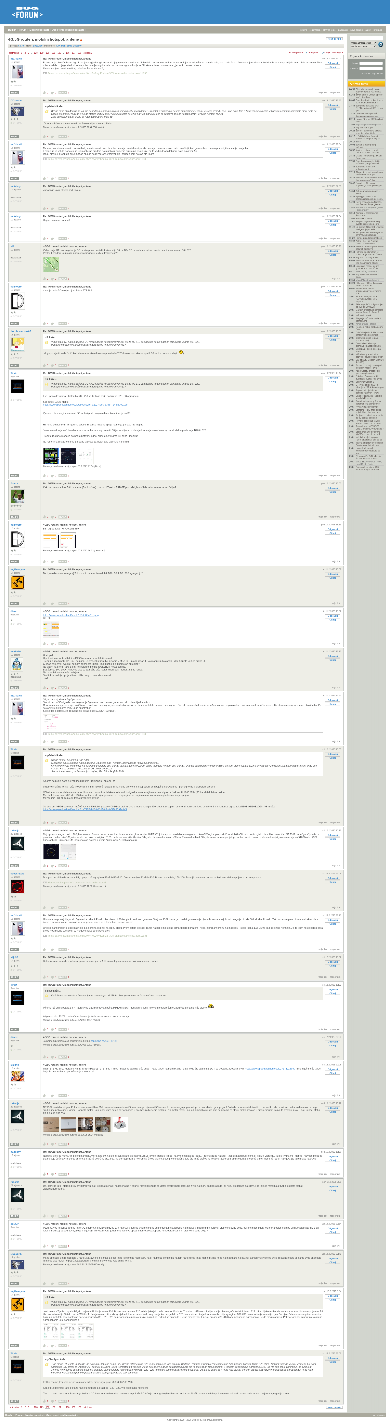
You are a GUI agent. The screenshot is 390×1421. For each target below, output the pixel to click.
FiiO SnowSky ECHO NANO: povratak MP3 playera (366, 299)
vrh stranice (379, 1415)
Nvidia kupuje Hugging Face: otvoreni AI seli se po (369, 438)
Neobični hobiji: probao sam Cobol (369, 328)
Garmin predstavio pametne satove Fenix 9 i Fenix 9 (369, 311)
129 (41, 53)
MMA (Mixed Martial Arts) (368, 280)
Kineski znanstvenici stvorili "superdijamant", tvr (369, 178)
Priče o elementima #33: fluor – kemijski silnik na (367, 468)
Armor (15, 483)
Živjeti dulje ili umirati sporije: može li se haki (369, 95)
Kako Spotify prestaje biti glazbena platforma (368, 372)
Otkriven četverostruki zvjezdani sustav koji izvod (369, 377)
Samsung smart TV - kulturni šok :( (366, 167)
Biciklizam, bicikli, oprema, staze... (368, 350)
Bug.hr (12, 29)
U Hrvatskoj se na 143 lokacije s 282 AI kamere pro (370, 386)
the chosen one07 (21, 331)
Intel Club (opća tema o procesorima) (367, 339)
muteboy (16, 186)
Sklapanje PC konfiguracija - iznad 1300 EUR (369, 284)
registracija (315, 30)
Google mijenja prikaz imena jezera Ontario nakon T (369, 101)
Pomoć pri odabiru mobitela (369, 238)
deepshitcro (18, 873)
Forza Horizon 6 (364, 218)
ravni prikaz (314, 52)
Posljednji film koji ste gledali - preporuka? (369, 208)
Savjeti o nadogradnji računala (366, 145)
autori (368, 30)
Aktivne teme (359, 83)
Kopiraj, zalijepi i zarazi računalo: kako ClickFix (367, 151)
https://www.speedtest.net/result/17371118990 (270, 1068)
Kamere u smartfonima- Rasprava (367, 214)
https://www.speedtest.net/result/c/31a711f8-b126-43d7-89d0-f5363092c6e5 (85, 809)
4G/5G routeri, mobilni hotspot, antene (65, 246)
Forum (22, 29)
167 (73, 53)
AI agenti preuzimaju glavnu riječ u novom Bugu (369, 173)
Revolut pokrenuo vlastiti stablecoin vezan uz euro (368, 422)
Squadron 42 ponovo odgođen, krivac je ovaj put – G (369, 185)
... (31, 53)
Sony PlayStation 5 (365, 382)
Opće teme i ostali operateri (68, 29)
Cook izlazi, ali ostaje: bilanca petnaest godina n (368, 344)
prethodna (14, 53)
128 (36, 53)
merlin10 (16, 651)
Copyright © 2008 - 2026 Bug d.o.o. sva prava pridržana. (195, 1420)
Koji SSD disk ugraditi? (367, 257)
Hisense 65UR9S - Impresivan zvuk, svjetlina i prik (369, 291)
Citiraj (332, 67)
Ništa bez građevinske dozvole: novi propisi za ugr (369, 355)
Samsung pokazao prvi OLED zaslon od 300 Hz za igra (369, 108)
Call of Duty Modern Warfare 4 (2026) (370, 361)
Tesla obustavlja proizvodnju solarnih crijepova (370, 247)
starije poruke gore (333, 52)
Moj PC (14, 93)
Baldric (15, 1064)
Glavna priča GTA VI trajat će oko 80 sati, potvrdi (368, 457)
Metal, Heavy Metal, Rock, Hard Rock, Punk (369, 462)
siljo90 (15, 957)
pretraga (378, 30)
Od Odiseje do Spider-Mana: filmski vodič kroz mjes (370, 333)
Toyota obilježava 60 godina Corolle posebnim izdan (369, 443)
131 (53, 53)
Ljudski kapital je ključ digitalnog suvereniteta (367, 114)
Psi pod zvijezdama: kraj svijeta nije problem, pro (368, 222)
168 (79, 53)
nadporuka (335, 92)
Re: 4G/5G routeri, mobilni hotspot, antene (67, 58)
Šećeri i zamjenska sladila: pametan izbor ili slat (369, 131)
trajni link (322, 92)
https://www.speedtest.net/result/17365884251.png (71, 615)
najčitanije (343, 30)
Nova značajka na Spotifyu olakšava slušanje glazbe (369, 203)
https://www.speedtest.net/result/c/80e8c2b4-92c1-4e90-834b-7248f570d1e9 (85, 404)
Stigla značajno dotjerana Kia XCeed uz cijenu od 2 (368, 433)
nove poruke (356, 30)
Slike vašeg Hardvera (366, 271)
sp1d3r (15, 1223)
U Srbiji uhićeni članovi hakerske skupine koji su (368, 137)
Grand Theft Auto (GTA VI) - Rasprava (369, 156)
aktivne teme (329, 30)
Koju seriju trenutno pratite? (369, 124)
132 (59, 53)
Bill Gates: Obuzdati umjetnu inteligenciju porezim (370, 228)
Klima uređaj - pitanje (366, 324)
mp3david (17, 58)
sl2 (13, 246)
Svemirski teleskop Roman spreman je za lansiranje (369, 402)
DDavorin (16, 100)
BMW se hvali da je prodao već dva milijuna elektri (369, 261)
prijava (303, 30)
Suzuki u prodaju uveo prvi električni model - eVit (369, 366)
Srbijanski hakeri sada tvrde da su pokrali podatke (369, 416)
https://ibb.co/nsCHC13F (104, 1041)
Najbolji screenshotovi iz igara (367, 275)
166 (67, 53)
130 (47, 53)
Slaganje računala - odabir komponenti (368, 319)
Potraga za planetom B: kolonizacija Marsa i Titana (369, 253)
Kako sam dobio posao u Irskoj (368, 192)
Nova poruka (334, 39)
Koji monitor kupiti (364, 127)
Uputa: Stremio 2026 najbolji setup (369, 120)
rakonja (15, 830)
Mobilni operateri (39, 29)
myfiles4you (18, 569)
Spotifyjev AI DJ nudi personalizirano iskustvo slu (369, 197)
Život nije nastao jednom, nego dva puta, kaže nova (368, 90)
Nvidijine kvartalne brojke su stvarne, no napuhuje (369, 233)
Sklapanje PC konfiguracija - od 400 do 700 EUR (369, 305)
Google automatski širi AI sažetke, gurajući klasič (368, 162)
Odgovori (333, 63)
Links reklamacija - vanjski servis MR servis (369, 397)
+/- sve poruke (296, 52)
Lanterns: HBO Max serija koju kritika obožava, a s (368, 411)
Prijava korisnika (361, 56)
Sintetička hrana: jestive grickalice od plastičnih (367, 267)
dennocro (16, 286)
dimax (14, 611)
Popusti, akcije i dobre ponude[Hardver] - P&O (367, 391)
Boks (358, 141)
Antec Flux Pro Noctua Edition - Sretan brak (367, 242)
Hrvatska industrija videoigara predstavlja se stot (368, 450)
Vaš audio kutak (363, 315)
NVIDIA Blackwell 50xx (367, 407)
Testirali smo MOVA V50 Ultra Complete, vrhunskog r (370, 427)
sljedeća (87, 53)
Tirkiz (14, 373)
